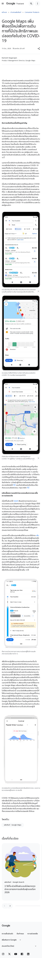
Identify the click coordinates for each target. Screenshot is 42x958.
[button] (39, 48)
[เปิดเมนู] (2, 3)
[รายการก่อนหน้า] (4, 906)
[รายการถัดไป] (10, 906)
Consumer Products (32, 12)
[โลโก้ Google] (6, 925)
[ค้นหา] (31, 3)
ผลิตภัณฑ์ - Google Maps (12, 825)
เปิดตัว (16, 501)
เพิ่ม (37, 535)
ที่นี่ (14, 485)
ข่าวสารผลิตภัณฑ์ (16, 12)
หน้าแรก (4, 12)
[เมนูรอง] (37, 3)
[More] (38, 291)
